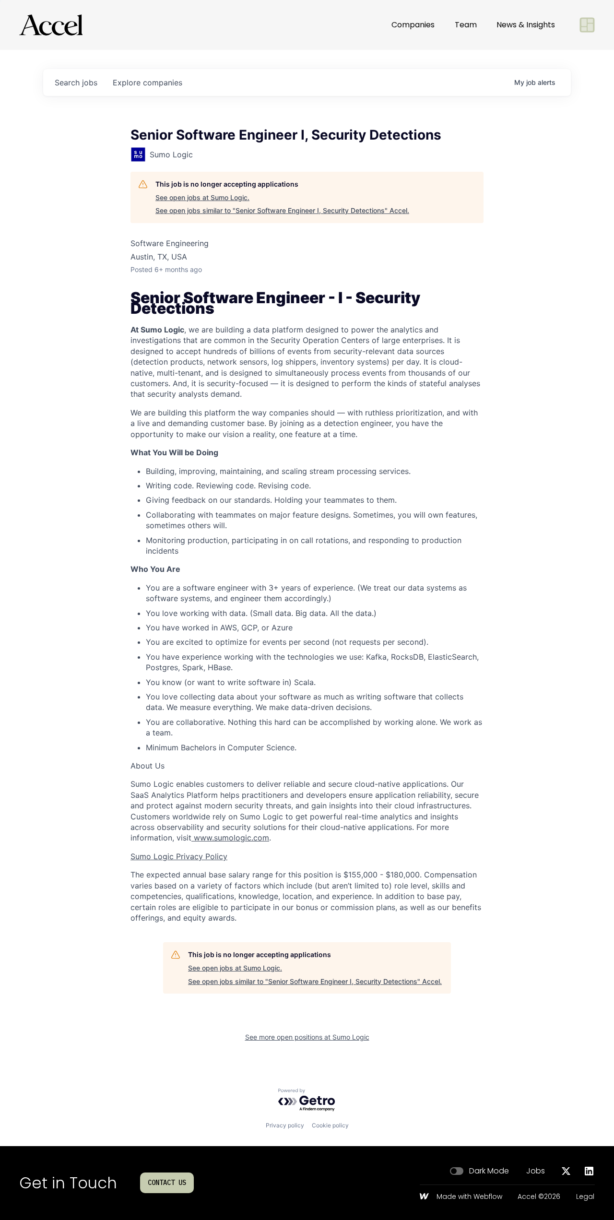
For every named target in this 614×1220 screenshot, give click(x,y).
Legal (585, 1197)
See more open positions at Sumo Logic (307, 1037)
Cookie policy (330, 1125)
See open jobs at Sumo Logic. (202, 197)
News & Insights (525, 24)
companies (147, 82)
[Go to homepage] (51, 24)
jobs (76, 82)
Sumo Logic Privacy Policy (178, 856)
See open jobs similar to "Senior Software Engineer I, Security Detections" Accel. (282, 210)
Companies (413, 24)
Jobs (535, 1171)
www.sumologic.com (230, 837)
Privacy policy (285, 1125)
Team (466, 24)
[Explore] (587, 25)
